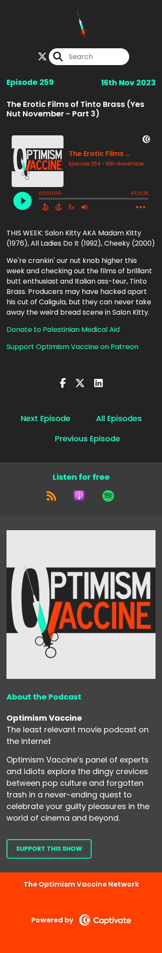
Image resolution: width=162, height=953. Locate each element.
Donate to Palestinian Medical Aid (63, 329)
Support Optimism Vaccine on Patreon (72, 347)
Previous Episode (87, 438)
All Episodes (119, 418)
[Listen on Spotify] (108, 495)
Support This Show (49, 848)
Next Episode (45, 418)
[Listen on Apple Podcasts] (79, 495)
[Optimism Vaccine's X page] (42, 56)
